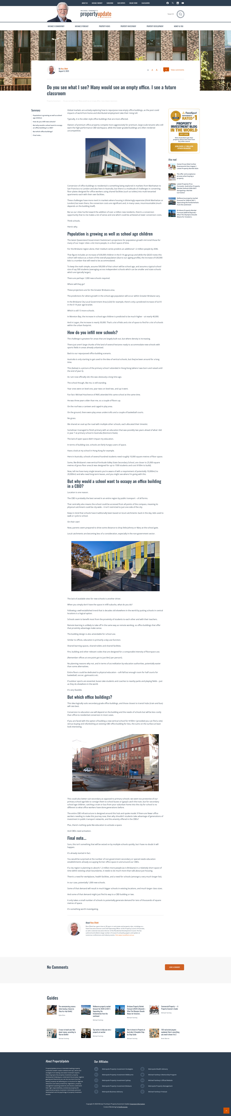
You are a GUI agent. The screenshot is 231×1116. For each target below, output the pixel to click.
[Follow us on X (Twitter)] (172, 3)
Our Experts (121, 3)
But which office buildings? (43, 131)
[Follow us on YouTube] (182, 3)
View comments (177, 70)
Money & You (178, 26)
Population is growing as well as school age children (47, 116)
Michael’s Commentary (56, 26)
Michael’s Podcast (81, 26)
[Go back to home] (96, 14)
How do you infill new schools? (44, 122)
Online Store (133, 3)
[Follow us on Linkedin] (177, 3)
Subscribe (110, 3)
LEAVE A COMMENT (174, 967)
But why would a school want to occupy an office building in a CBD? (47, 126)
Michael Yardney (97, 3)
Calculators (146, 3)
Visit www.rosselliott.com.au (124, 935)
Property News (104, 26)
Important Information (137, 1104)
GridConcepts (123, 1107)
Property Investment (128, 26)
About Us (85, 3)
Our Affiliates (101, 1061)
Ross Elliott (64, 68)
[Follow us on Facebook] (167, 3)
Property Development (155, 26)
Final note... (37, 135)
